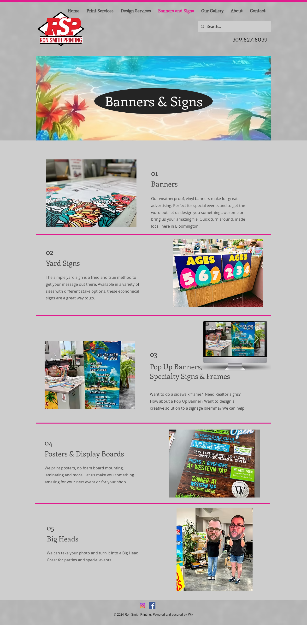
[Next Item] (256, 339)
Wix (190, 614)
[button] (91, 193)
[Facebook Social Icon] (152, 605)
